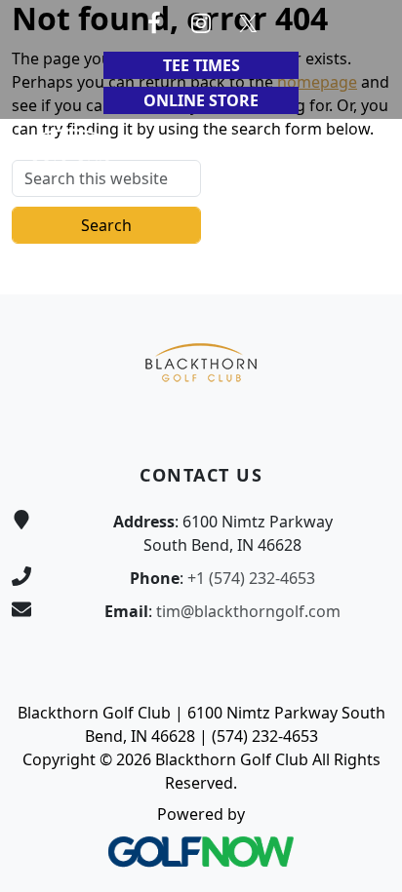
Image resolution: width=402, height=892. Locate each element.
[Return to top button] (364, 257)
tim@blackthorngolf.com (248, 611)
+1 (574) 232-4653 (251, 578)
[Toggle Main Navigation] (363, 148)
